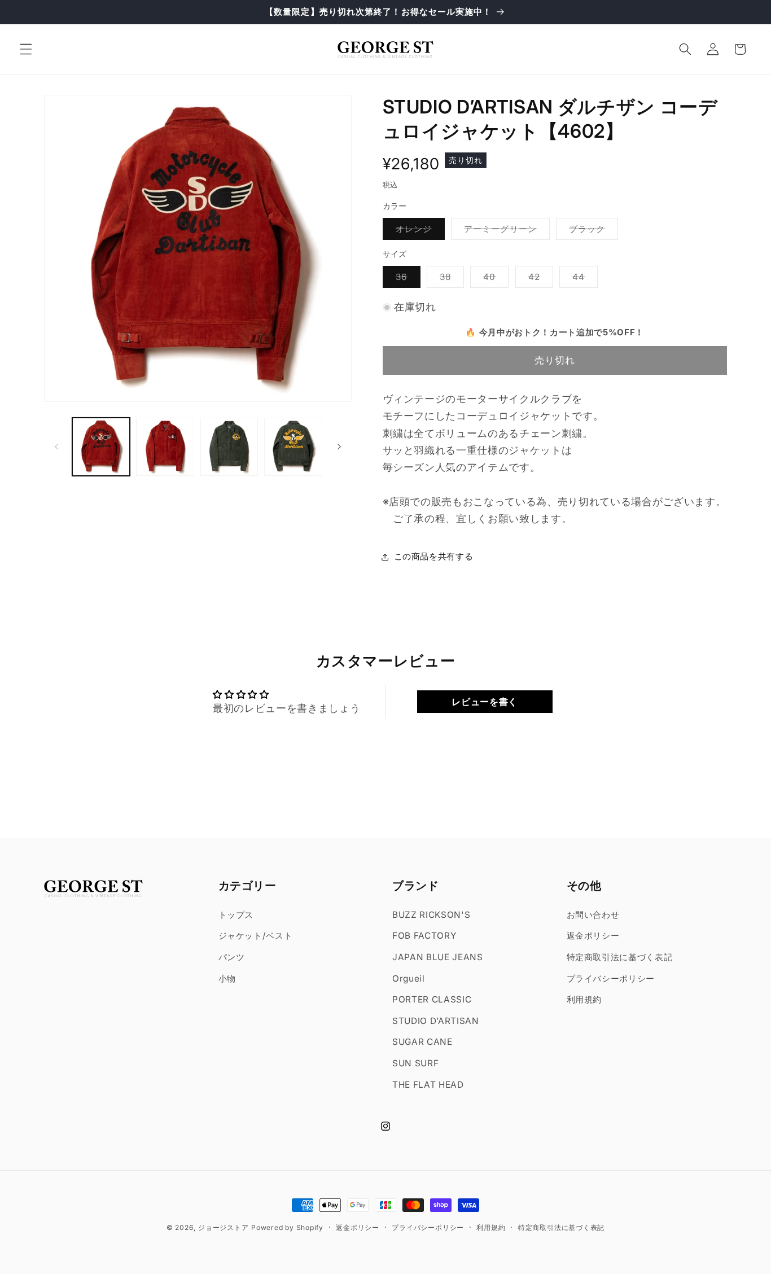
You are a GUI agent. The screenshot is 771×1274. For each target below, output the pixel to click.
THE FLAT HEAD (428, 1084)
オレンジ (418, 231)
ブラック (591, 231)
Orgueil (408, 978)
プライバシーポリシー (611, 978)
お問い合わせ (593, 914)
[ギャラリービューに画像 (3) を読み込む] (229, 447)
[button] (26, 49)
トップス (236, 914)
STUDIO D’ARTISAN (435, 1020)
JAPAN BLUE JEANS (437, 957)
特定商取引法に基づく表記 (620, 957)
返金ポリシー (593, 935)
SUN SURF (415, 1063)
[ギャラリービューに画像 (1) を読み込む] (101, 447)
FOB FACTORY (424, 935)
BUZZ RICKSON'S (431, 914)
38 (449, 279)
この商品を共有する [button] (434, 556)
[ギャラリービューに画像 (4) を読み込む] (293, 447)
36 (406, 279)
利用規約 (584, 999)
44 (582, 279)
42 (538, 279)
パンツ (231, 957)
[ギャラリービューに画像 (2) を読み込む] (165, 447)
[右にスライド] (339, 447)
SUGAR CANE (422, 1041)
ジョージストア (223, 1227)
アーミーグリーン (504, 231)
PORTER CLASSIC (431, 999)
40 (493, 279)
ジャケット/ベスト (255, 935)
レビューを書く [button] (485, 701)
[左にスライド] (56, 447)
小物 (227, 978)
